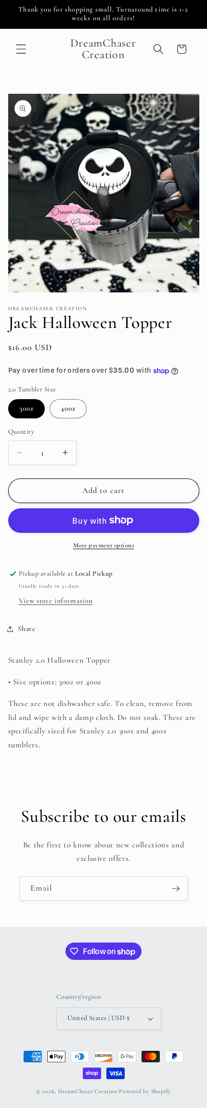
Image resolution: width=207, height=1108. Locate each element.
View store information (56, 600)
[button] (21, 49)
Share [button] (27, 628)
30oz (26, 408)
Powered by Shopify (145, 1091)
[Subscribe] (175, 888)
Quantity (21, 432)
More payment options (103, 545)
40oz (68, 408)
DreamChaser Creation (87, 1091)
